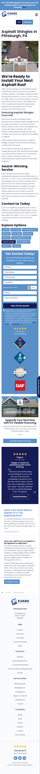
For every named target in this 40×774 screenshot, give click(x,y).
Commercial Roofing (20, 665)
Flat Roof (6, 238)
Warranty (20, 634)
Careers (20, 731)
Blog (20, 719)
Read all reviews (20, 497)
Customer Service (20, 642)
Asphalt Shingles (8, 242)
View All (20, 704)
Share (20, 434)
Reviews (20, 727)
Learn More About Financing (20, 441)
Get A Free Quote (20, 305)
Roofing (5, 230)
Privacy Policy (16, 324)
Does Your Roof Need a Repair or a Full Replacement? (18, 512)
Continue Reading (11, 532)
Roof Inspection (23, 242)
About (20, 715)
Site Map (25, 763)
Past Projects (20, 735)
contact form (24, 215)
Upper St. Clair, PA (20, 696)
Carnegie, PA (20, 692)
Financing (20, 638)
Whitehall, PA (20, 700)
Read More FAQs (12, 582)
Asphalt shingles (26, 96)
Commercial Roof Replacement (20, 669)
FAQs (20, 646)
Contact (20, 630)
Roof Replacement (30, 230)
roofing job (13, 179)
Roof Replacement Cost (21, 238)
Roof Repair (16, 230)
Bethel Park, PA (20, 684)
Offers (20, 723)
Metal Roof (28, 234)
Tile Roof (17, 246)
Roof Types (17, 234)
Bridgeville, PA (20, 688)
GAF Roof (6, 234)
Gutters (20, 673)
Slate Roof (6, 246)
